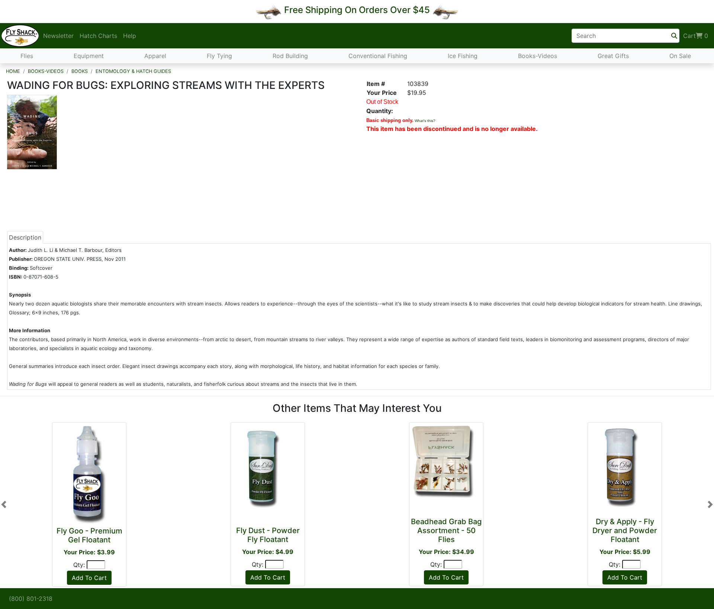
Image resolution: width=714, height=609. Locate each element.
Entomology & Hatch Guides (133, 71)
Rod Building (290, 56)
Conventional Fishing (377, 56)
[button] (3, 504)
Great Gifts (613, 56)
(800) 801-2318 (30, 598)
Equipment (89, 56)
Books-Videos (537, 56)
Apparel (155, 56)
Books (79, 71)
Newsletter (58, 35)
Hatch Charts (98, 35)
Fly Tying (219, 56)
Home (13, 71)
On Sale (680, 56)
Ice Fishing (462, 56)
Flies (26, 56)
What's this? (425, 121)
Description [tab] (25, 237)
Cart (695, 35)
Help (129, 35)
